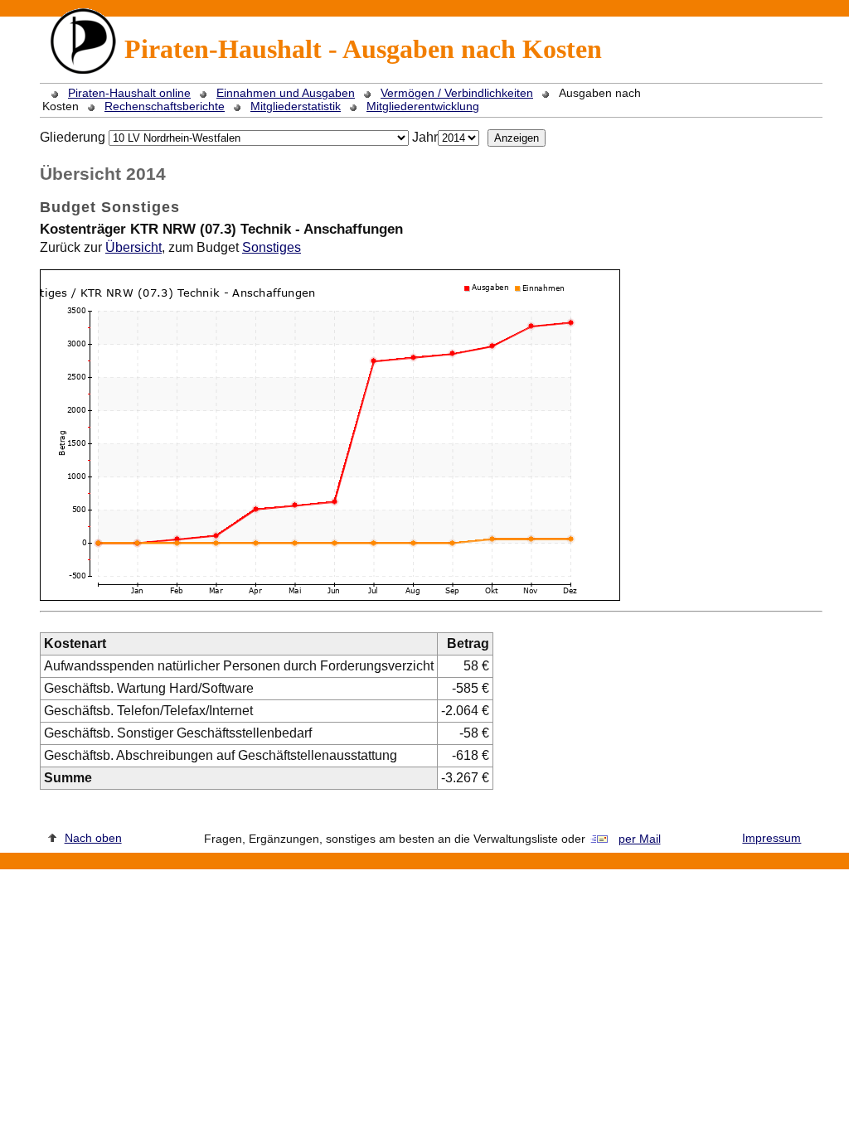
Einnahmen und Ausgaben (285, 92)
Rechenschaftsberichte (164, 106)
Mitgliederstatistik (295, 106)
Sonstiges (271, 247)
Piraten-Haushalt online (129, 92)
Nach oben (93, 837)
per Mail (640, 838)
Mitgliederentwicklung (422, 106)
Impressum (771, 837)
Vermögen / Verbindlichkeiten (457, 92)
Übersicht (133, 247)
